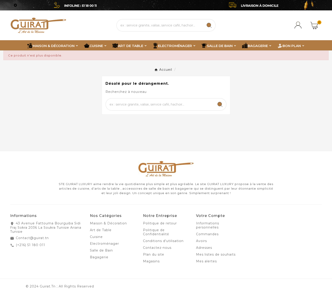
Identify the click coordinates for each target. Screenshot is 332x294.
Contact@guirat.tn (32, 238)
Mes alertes (206, 261)
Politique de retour (160, 223)
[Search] (209, 25)
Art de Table (101, 230)
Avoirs (201, 241)
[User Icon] (298, 25)
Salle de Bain (101, 250)
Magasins (151, 261)
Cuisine (96, 237)
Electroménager (104, 244)
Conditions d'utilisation (163, 241)
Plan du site (153, 254)
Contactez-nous (157, 248)
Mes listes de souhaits (216, 254)
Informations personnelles (207, 225)
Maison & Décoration (108, 223)
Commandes (207, 234)
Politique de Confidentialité (156, 232)
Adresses (204, 248)
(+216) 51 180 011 (30, 245)
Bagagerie (99, 257)
